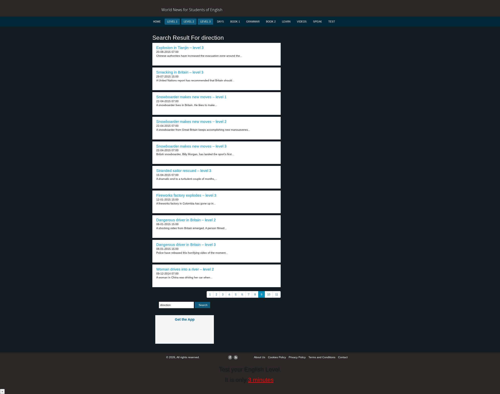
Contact (343, 357)
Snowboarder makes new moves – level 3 (191, 146)
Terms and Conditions (321, 357)
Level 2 (189, 21)
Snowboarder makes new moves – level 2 (191, 122)
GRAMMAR (253, 21)
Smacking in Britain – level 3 (180, 72)
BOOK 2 (271, 21)
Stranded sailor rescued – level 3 (183, 171)
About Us (259, 357)
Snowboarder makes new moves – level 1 (191, 97)
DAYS (220, 21)
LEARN (286, 21)
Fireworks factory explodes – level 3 (186, 195)
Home (157, 21)
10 (268, 294)
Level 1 (172, 21)
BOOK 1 (235, 21)
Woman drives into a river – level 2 (185, 269)
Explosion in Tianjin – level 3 (180, 48)
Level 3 (205, 21)
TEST (331, 21)
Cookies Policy (277, 357)
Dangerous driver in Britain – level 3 (186, 245)
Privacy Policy (297, 357)
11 (276, 294)
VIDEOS (302, 21)
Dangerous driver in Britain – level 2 (186, 220)
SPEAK (317, 21)
